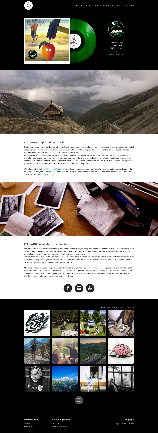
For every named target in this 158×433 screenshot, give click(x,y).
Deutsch (124, 424)
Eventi (88, 6)
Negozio (130, 6)
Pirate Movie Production (55, 169)
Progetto (77, 6)
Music (123, 308)
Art (108, 308)
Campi (96, 6)
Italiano (131, 424)
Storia (120, 6)
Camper (105, 6)
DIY (113, 6)
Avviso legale (28, 426)
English (118, 424)
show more (79, 400)
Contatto (27, 424)
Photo (115, 308)
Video (131, 308)
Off (103, 308)
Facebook (55, 424)
